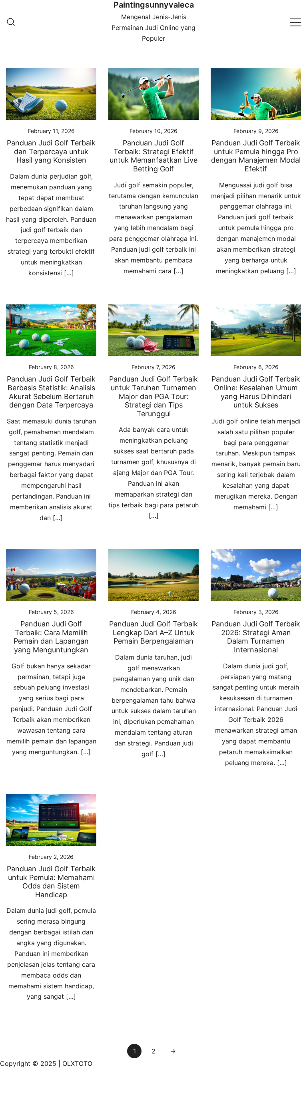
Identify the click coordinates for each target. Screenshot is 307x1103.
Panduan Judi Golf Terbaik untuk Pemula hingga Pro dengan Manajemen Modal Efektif (256, 156)
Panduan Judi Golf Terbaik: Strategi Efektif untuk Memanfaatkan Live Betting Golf (153, 156)
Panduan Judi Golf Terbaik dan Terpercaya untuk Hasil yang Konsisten (51, 151)
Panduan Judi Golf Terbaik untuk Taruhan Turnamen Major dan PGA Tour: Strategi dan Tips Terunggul (153, 396)
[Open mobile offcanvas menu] (295, 21)
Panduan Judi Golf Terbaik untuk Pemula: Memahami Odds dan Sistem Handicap (51, 882)
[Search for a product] (11, 22)
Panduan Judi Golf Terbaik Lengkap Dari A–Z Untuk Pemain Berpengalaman (153, 632)
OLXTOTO (77, 1063)
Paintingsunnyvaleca (154, 5)
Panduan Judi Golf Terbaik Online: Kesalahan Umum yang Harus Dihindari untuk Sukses (255, 392)
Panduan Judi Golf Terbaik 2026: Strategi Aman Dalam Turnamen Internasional (255, 637)
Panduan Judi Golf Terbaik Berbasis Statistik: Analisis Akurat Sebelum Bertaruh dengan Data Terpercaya (51, 392)
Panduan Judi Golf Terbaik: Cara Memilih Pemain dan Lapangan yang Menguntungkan (51, 637)
